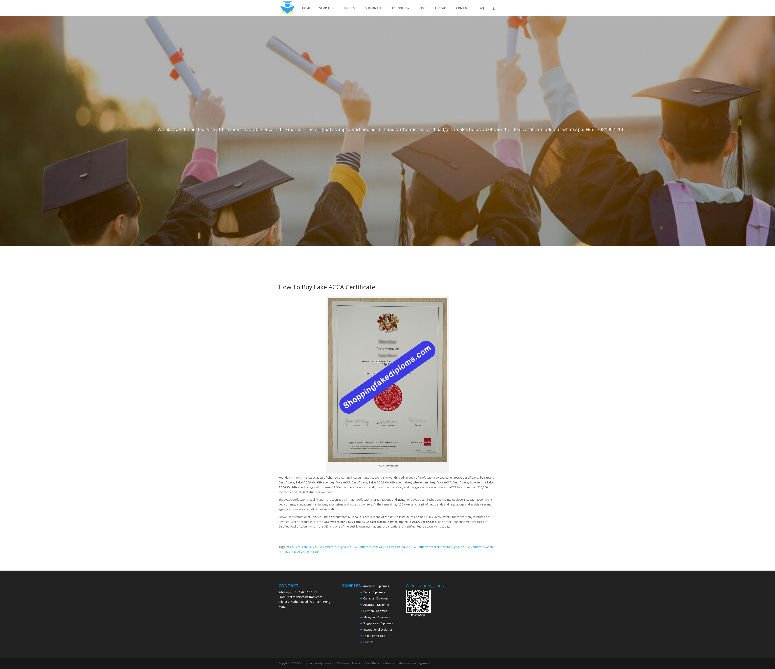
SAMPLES (325, 8)
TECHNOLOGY (399, 8)
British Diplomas (374, 592)
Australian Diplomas (376, 605)
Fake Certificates (374, 636)
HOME (306, 8)
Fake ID (368, 642)
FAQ (481, 8)
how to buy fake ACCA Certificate (462, 547)
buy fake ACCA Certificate (354, 547)
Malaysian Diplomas (376, 617)
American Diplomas (376, 586)
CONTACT (463, 8)
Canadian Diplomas (376, 598)
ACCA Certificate (297, 547)
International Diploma (377, 629)
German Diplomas (375, 611)
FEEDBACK (441, 8)
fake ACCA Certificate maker (420, 547)
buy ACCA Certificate (322, 547)
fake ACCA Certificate (387, 547)
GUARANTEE (373, 8)
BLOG (421, 8)
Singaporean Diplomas (378, 623)
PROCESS (350, 8)
